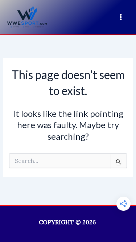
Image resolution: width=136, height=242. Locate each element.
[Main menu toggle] (121, 17)
